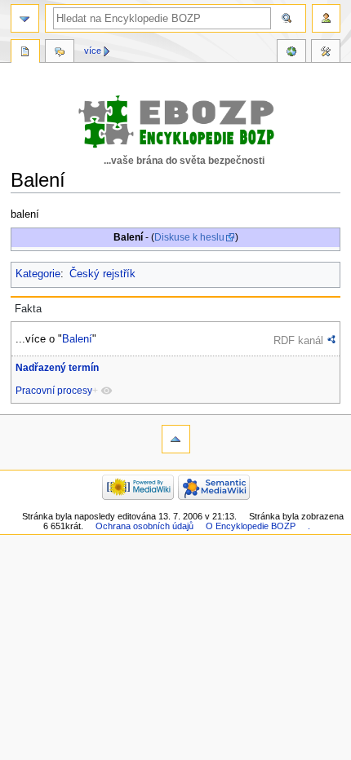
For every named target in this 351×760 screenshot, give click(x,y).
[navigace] (25, 18)
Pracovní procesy (54, 390)
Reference (291, 53)
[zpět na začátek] (176, 439)
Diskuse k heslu (189, 237)
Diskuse (59, 53)
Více (92, 50)
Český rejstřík (102, 274)
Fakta (28, 309)
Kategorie (38, 274)
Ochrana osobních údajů (144, 526)
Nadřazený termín (57, 367)
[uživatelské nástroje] (326, 18)
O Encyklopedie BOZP (250, 526)
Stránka (25, 53)
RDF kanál (298, 340)
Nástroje (326, 53)
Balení (77, 339)
